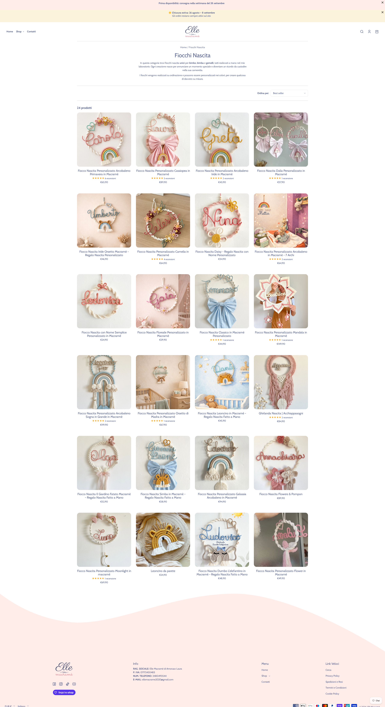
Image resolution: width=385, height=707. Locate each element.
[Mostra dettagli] (104, 139)
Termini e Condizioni (336, 687)
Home (183, 47)
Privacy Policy (332, 675)
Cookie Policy (332, 693)
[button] (362, 31)
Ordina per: (263, 93)
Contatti (266, 681)
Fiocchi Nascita (197, 47)
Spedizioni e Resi (334, 681)
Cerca (328, 669)
